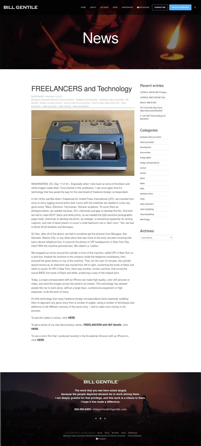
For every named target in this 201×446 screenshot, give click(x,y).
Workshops (127, 7)
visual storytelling (81, 106)
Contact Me (160, 7)
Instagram (144, 7)
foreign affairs (145, 157)
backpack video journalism (111, 99)
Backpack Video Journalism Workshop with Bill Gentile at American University (94, 435)
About (93, 7)
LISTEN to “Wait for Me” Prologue (153, 92)
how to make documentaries (77, 102)
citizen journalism (147, 142)
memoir (143, 168)
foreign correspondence (51, 102)
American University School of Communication (52, 99)
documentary (145, 152)
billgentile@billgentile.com (110, 409)
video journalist (50, 106)
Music (142, 178)
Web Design (145, 219)
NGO (142, 188)
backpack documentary (87, 99)
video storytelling (147, 209)
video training (64, 106)
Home (83, 7)
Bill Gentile (39, 96)
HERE (71, 317)
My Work (104, 7)
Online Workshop (135, 435)
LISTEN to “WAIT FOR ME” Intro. (153, 97)
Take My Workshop (180, 7)
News (115, 7)
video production (146, 204)
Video (142, 198)
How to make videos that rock (105, 102)
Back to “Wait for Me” (148, 102)
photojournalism (146, 193)
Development (145, 147)
